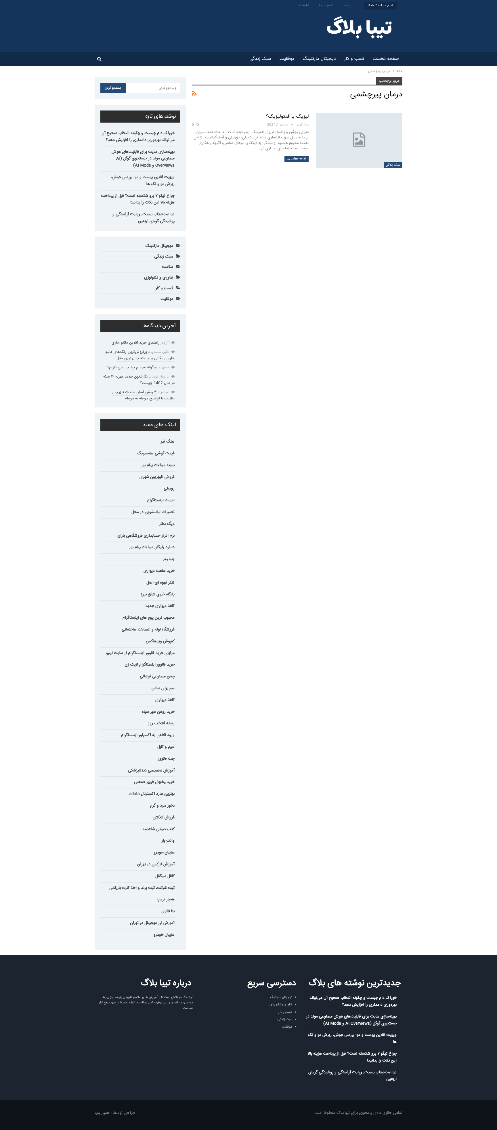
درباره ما (348, 5)
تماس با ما (326, 5)
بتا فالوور (168, 911)
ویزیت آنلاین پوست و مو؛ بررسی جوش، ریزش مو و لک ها (143, 181)
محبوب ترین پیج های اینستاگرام (149, 617)
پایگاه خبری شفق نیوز (158, 594)
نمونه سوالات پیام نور (158, 465)
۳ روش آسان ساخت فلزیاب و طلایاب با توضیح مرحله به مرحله (143, 395)
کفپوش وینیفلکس (160, 641)
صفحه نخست (386, 59)
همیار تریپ (166, 899)
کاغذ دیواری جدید (160, 606)
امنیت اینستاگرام (161, 500)
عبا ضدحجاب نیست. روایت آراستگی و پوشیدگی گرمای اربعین (143, 218)
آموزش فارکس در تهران (156, 864)
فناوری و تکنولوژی (158, 277)
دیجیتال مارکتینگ (319, 59)
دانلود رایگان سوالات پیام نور (152, 547)
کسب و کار (354, 59)
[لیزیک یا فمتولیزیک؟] (359, 140)
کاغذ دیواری (165, 700)
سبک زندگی (260, 59)
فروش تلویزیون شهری (157, 477)
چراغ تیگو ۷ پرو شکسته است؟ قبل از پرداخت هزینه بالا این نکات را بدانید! (138, 199)
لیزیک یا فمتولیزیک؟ (287, 116)
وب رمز (169, 559)
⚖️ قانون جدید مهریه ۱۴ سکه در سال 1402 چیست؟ (139, 380)
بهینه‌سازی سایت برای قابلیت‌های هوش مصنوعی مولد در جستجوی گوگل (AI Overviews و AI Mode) (143, 158)
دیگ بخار (167, 524)
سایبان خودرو (164, 852)
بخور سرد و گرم (162, 805)
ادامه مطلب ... (296, 158)
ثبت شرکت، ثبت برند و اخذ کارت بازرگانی (142, 888)
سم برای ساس (163, 688)
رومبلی (169, 488)
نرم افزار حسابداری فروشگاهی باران (146, 535)
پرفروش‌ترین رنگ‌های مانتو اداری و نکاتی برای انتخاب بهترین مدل (140, 355)
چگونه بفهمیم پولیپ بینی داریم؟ (131, 367)
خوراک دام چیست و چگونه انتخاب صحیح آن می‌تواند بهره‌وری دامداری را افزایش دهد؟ (138, 137)
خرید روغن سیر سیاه (158, 711)
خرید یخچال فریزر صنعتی (154, 782)
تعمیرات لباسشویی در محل (153, 512)
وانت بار (168, 840)
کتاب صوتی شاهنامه (159, 829)
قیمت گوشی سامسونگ (156, 453)
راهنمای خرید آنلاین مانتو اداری (136, 343)
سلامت (167, 267)
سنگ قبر (168, 441)
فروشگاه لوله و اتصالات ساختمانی (148, 629)
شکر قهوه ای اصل (160, 582)
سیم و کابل (166, 747)
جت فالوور (166, 758)
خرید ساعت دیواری (159, 570)
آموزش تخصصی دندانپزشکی (151, 770)
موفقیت (287, 59)
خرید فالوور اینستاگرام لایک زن (150, 664)
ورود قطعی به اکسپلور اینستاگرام (148, 735)
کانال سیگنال (165, 876)
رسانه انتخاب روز (161, 723)
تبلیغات (304, 5)
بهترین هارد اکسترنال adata (152, 793)
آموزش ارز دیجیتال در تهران (152, 923)
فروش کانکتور (164, 817)
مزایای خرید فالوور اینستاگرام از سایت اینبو (140, 653)
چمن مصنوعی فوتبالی (157, 676)
